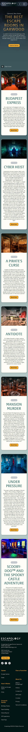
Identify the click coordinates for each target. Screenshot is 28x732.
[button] (6, 66)
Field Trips (4, 719)
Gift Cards (18, 694)
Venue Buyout (5, 713)
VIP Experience (5, 716)
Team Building (5, 709)
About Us (18, 679)
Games (3, 670)
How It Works (5, 683)
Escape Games (5, 674)
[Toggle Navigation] (24, 4)
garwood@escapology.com (9, 647)
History (18, 687)
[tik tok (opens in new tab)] (2, 663)
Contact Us (19, 691)
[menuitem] (6, 675)
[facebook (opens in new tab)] (6, 663)
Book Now (14, 130)
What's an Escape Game (6, 687)
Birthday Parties (5, 706)
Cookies (18, 698)
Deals (2, 677)
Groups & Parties (4, 701)
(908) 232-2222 (5, 645)
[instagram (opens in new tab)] (9, 663)
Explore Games (14, 45)
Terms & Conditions (21, 705)
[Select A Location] (19, 4)
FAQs (2, 692)
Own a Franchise (21, 670)
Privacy (18, 701)
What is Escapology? (19, 683)
